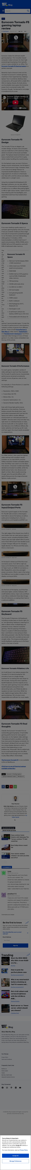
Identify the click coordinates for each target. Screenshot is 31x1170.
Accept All (15, 1155)
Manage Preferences (15, 1161)
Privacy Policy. (24, 1150)
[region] (15, 1152)
